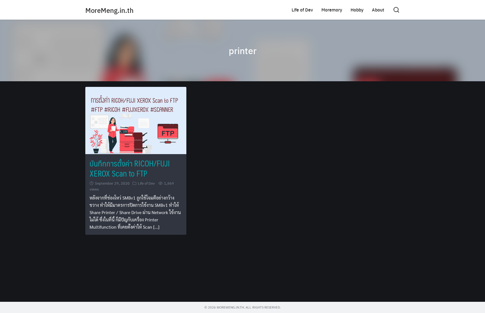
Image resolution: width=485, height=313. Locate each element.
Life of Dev (302, 9)
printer (243, 50)
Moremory (331, 9)
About (378, 9)
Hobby (357, 9)
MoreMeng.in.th (109, 10)
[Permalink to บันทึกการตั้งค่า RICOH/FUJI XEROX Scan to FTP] (135, 120)
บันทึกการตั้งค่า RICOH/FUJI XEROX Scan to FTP (130, 168)
